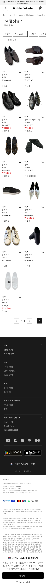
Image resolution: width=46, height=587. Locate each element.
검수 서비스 (9, 370)
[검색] (5, 8)
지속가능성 (9, 426)
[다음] (29, 321)
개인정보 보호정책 (22, 471)
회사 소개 (8, 422)
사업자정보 (18, 486)
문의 (6, 409)
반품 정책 (8, 374)
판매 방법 (8, 387)
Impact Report (11, 430)
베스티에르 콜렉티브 (12, 418)
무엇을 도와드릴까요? (13, 400)
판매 (6, 383)
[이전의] (16, 321)
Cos (9, 15)
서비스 (6, 345)
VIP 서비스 (9, 353)
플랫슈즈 (30, 15)
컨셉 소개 (8, 349)
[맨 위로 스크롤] (39, 321)
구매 (6, 362)
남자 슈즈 (18, 15)
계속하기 (23, 575)
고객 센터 (8, 405)
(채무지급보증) (21, 511)
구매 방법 (8, 366)
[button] (41, 8)
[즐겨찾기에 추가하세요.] (19, 71)
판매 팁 (7, 391)
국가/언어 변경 (23, 582)
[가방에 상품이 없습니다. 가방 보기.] (41, 8)
